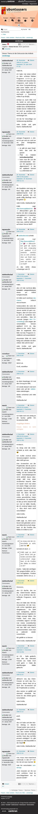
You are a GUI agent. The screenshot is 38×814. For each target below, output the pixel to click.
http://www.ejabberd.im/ (25, 209)
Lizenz (3, 804)
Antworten (7, 49)
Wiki (19, 18)
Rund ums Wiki (20, 37)
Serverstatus (30, 804)
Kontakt (8, 804)
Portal (5, 18)
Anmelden (25, 4)
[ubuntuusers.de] (14, 11)
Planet (32, 18)
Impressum (23, 804)
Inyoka (10, 796)
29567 (10, 363)
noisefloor (6, 354)
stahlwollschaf (7, 61)
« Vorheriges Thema (16, 790)
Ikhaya (25, 18)
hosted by (4, 1)
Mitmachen (19, 23)
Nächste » (32, 44)
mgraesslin (6, 132)
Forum (12, 18)
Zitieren (32, 60)
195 (9, 72)
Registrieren (33, 4)
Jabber (33, 389)
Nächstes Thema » (30, 790)
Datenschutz (14, 804)
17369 (10, 419)
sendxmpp (29, 37)
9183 (9, 145)
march (4, 405)
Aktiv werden (10, 37)
